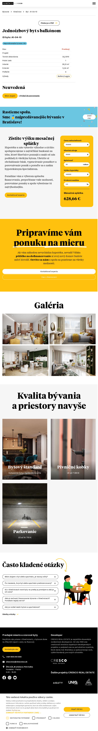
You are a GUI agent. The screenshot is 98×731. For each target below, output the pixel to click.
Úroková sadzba (71, 180)
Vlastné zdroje (70, 150)
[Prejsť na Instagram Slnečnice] (9, 677)
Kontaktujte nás (11, 649)
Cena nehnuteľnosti (72, 140)
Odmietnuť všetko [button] (77, 715)
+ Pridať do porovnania (29, 96)
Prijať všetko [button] (76, 709)
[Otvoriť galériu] (25, 329)
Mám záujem (10, 96)
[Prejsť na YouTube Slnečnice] (15, 677)
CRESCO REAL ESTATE (60, 639)
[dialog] (49, 712)
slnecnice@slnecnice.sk (16, 662)
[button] (33, 712)
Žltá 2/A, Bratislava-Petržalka (19, 667)
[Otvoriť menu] (94, 3)
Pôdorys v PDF (47, 23)
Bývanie (5, 12)
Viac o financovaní (49, 277)
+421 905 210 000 (14, 657)
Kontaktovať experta (15, 195)
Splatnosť (68, 160)
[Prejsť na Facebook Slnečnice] (4, 677)
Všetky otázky (8, 614)
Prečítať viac (16, 710)
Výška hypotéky (71, 170)
